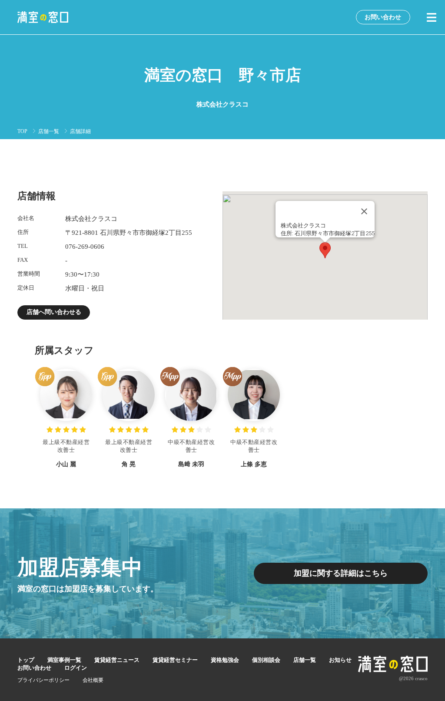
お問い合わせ (383, 17)
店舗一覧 (48, 131)
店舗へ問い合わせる (54, 312)
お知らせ (340, 660)
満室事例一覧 (64, 660)
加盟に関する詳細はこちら (341, 573)
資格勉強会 (225, 660)
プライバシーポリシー (43, 680)
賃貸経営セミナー (175, 660)
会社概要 (93, 680)
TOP (22, 131)
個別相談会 (266, 660)
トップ (25, 660)
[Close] (364, 211)
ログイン (75, 667)
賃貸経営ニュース (116, 660)
